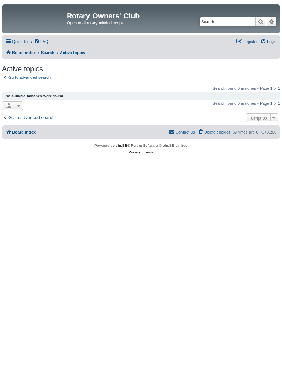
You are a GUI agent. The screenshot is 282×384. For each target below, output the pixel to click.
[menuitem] (41, 41)
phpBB (121, 145)
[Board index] (35, 18)
